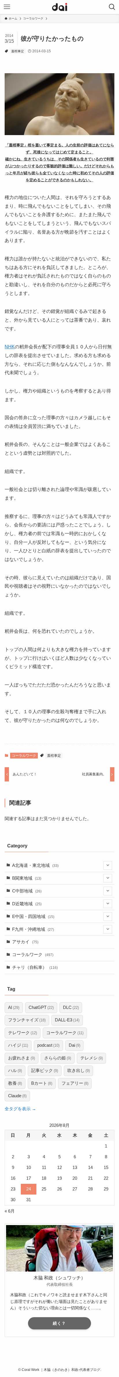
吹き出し (78, 1070)
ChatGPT (41, 1007)
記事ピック (44, 1070)
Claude (17, 1095)
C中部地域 (27, 891)
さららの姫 (57, 1058)
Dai (74, 1045)
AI (13, 1007)
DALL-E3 (67, 1020)
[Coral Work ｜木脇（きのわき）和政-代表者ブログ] (59, 7)
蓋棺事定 (17, 51)
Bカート (41, 1083)
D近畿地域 (27, 903)
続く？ (59, 1323)
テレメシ (91, 1058)
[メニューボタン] (7, 7)
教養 (15, 1083)
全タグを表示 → (20, 1109)
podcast (48, 1045)
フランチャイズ (27, 1020)
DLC (71, 1007)
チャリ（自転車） (35, 967)
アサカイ (25, 941)
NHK (10, 346)
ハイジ (18, 1045)
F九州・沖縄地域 (33, 929)
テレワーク (22, 1032)
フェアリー (75, 1083)
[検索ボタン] (112, 7)
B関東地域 (26, 878)
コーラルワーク (24, 756)
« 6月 (10, 1211)
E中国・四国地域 (33, 916)
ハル (15, 1070)
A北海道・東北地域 (35, 865)
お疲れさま (21, 1058)
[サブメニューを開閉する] (107, 865)
